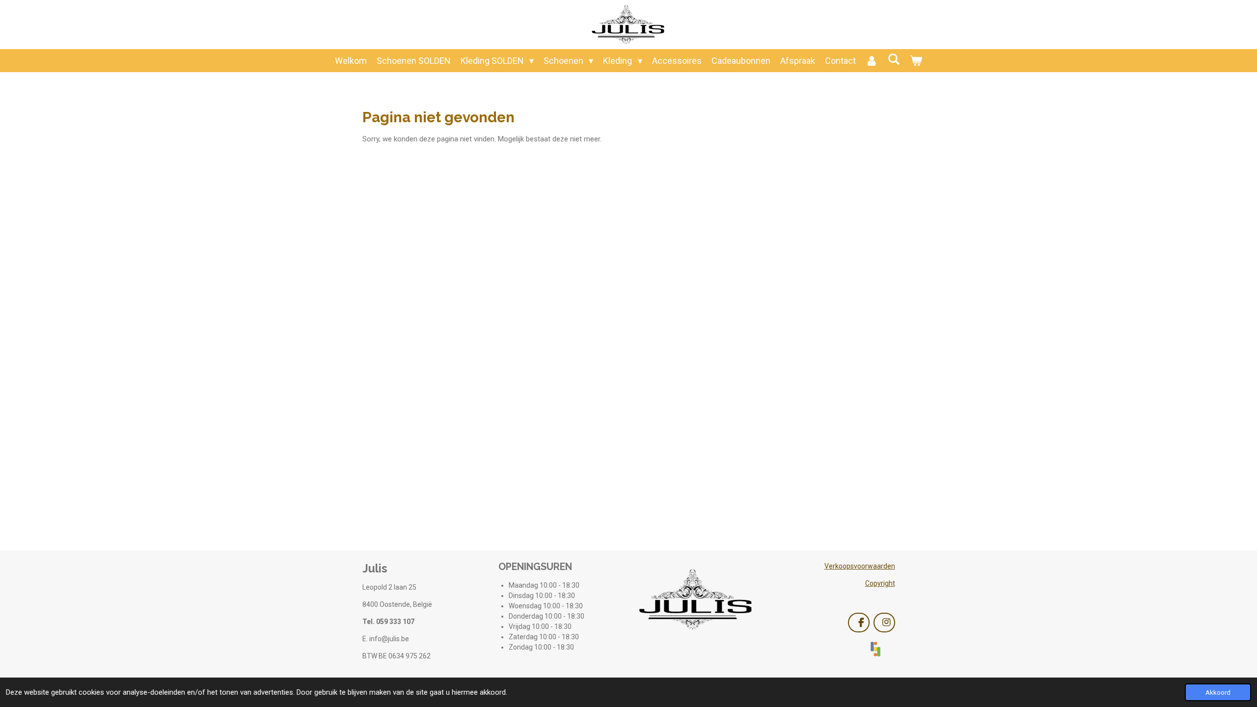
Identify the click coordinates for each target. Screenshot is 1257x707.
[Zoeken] (894, 59)
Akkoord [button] (1217, 692)
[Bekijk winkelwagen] (916, 60)
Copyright (880, 583)
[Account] (872, 60)
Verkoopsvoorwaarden (859, 566)
